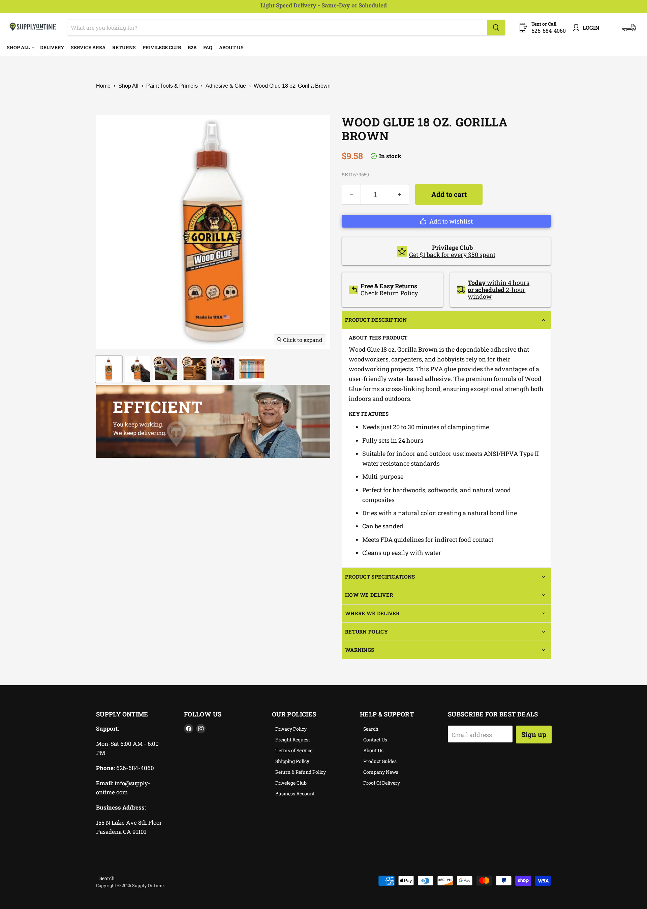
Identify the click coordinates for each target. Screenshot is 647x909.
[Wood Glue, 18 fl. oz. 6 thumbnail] (252, 369)
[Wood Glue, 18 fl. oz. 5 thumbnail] (223, 369)
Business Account (295, 793)
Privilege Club (162, 47)
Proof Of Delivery (381, 783)
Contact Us (375, 739)
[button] (446, 221)
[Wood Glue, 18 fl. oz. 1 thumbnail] (108, 369)
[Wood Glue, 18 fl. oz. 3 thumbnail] (166, 369)
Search (370, 729)
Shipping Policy (292, 761)
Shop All (19, 47)
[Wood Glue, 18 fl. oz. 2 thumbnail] (137, 369)
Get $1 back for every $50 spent (452, 255)
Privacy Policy (291, 729)
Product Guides (380, 761)
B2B (192, 47)
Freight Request (292, 739)
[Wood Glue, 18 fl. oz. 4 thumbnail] (194, 369)
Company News (380, 772)
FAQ (207, 47)
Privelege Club (291, 783)
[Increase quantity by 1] (399, 194)
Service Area (88, 47)
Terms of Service (293, 750)
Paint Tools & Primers (172, 86)
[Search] (496, 27)
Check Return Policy (389, 293)
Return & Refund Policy (300, 772)
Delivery (52, 47)
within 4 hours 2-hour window (498, 289)
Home (103, 86)
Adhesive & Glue (226, 86)
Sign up (533, 734)
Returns (124, 47)
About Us (231, 47)
